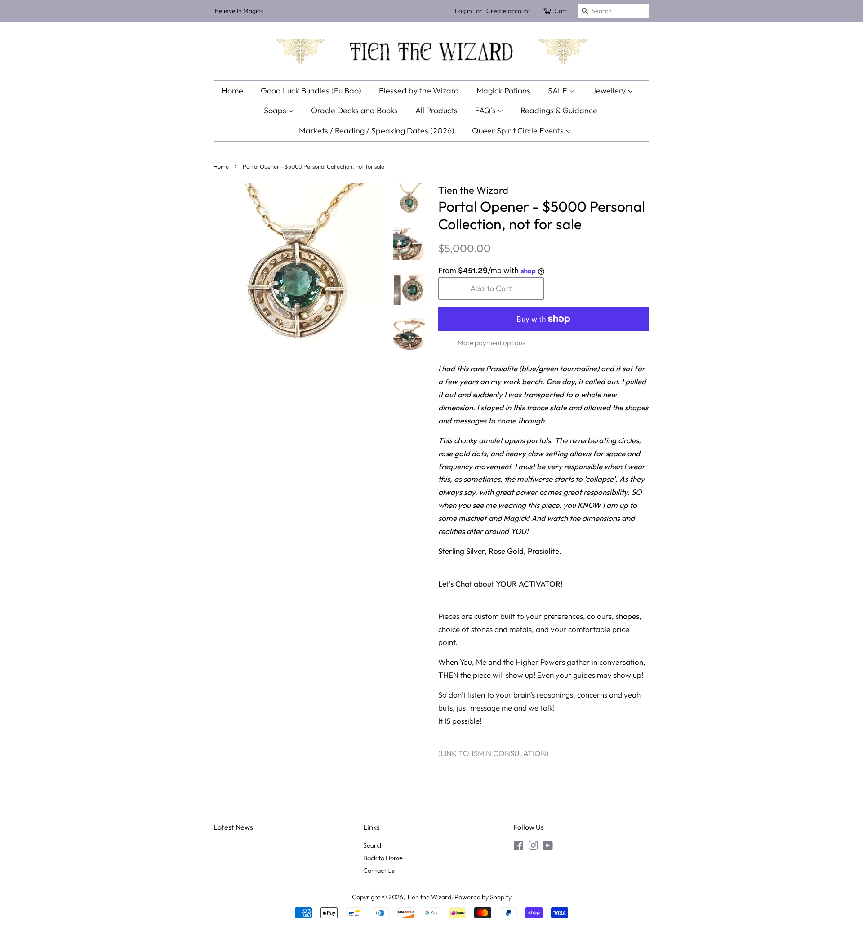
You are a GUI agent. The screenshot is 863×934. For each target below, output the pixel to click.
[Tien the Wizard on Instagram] (533, 847)
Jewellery (609, 90)
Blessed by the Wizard (419, 90)
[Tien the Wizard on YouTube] (548, 847)
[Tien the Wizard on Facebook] (518, 847)
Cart (560, 11)
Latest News (233, 827)
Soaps (276, 110)
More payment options (491, 342)
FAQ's (486, 110)
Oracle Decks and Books (354, 110)
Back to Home (383, 858)
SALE (558, 90)
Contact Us (379, 871)
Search (373, 845)
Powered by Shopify (483, 897)
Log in (463, 11)
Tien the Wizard (428, 897)
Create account (508, 11)
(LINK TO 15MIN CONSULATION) (494, 753)
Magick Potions (503, 90)
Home (232, 90)
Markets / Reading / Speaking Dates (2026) (376, 130)
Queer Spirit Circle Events (518, 130)
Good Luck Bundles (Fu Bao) (311, 90)
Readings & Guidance (558, 110)
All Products (436, 110)
